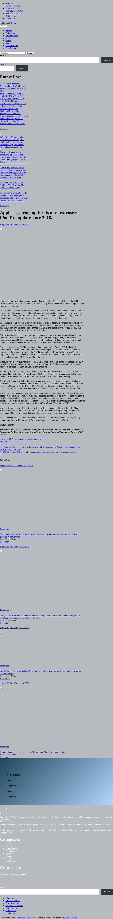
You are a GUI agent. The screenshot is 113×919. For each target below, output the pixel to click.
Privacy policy (12, 8)
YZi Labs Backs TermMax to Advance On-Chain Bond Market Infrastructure (13, 106)
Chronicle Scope (24, 918)
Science (9, 38)
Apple (2, 439)
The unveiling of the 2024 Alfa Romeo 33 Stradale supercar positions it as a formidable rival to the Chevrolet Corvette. (14, 197)
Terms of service (13, 6)
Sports (8, 43)
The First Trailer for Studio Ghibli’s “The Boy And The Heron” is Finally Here (12, 185)
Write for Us (11, 16)
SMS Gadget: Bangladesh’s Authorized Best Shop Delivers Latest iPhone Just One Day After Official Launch (13, 97)
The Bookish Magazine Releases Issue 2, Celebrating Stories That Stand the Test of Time (13, 87)
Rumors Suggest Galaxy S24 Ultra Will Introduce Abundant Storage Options (33, 752)
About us (10, 3)
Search (30, 53)
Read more (5, 542)
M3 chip (14, 439)
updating (38, 439)
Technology (10, 33)
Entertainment (12, 36)
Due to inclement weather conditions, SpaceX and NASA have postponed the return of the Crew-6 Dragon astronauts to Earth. (14, 157)
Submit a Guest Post (14, 11)
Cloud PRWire (12, 46)
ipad (8, 439)
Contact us (10, 18)
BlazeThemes (71, 918)
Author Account (13, 13)
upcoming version (26, 439)
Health (8, 41)
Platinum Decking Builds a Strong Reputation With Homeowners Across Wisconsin (14, 113)
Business (9, 31)
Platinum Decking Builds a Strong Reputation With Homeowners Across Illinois (12, 121)
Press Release (11, 48)
